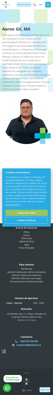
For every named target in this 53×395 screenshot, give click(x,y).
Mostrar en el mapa (27, 320)
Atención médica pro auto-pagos (26, 278)
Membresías (26, 268)
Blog (26, 244)
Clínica (26, 232)
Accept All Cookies (27, 212)
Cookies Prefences (26, 220)
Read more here (12, 204)
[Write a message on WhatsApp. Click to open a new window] (7, 388)
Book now (45, 390)
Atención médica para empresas (26, 275)
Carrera (26, 235)
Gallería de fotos (26, 241)
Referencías (26, 238)
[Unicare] (6, 4)
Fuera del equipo (26, 247)
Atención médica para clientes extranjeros (26, 272)
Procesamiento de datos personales (26, 281)
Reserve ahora (24, 4)
